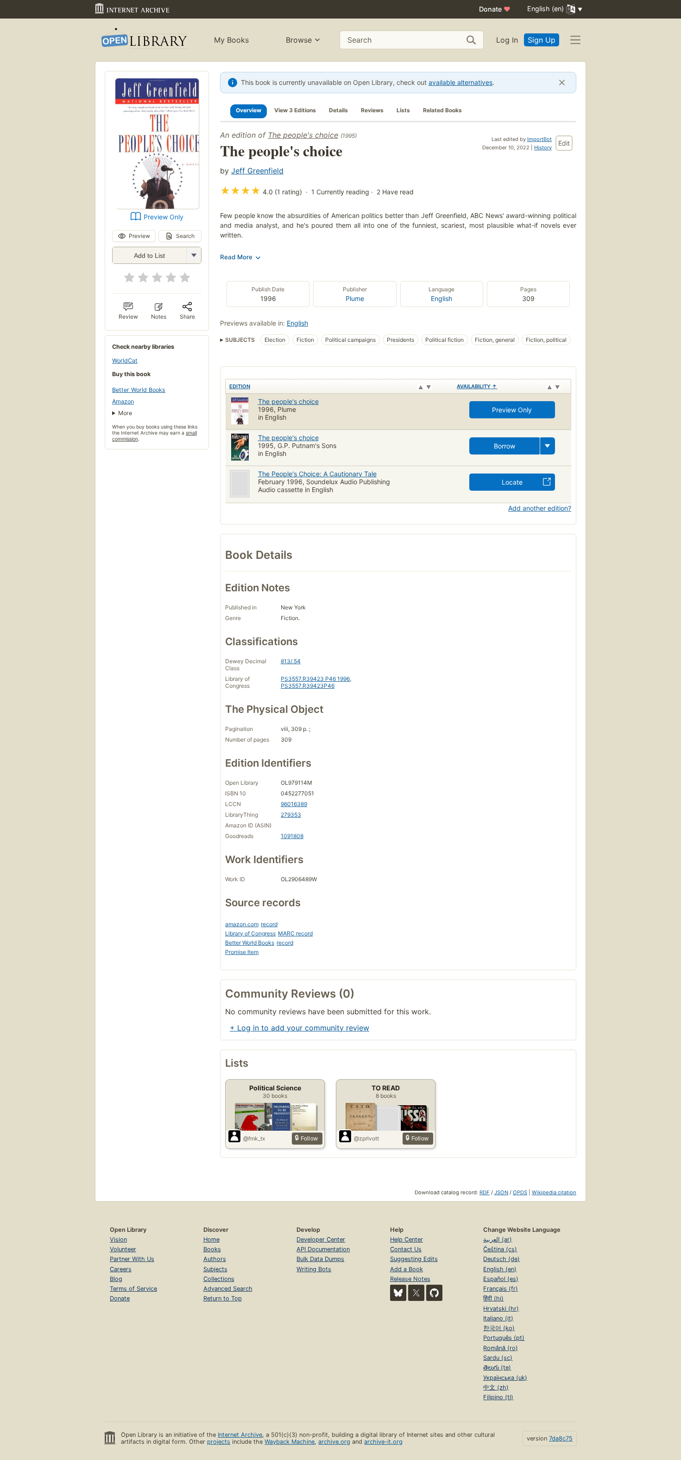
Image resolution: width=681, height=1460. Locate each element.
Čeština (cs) (500, 1249)
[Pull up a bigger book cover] (157, 206)
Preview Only (163, 217)
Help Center (406, 1239)
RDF (484, 1192)
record (269, 924)
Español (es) (500, 1278)
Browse (299, 40)
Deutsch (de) (501, 1258)
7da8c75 (561, 1438)
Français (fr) (500, 1288)
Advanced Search (227, 1288)
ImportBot (539, 139)
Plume (355, 298)
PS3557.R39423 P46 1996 (315, 678)
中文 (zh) (496, 1387)
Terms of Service (133, 1288)
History (543, 147)
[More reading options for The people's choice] (193, 255)
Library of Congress (250, 933)
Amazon (123, 401)
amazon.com (242, 924)
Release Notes (410, 1278)
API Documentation (323, 1249)
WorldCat (125, 360)
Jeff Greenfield (257, 170)
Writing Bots (313, 1269)
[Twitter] (416, 1293)
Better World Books (138, 389)
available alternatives (460, 82)
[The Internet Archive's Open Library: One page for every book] (143, 40)
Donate (495, 9)
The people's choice (303, 135)
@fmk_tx (254, 1138)
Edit (564, 143)
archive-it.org (383, 1441)
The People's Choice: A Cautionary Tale (317, 474)
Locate (512, 482)
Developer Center (320, 1239)
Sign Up (541, 40)
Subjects (215, 1269)
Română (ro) (500, 1348)
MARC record (295, 933)
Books (212, 1249)
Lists (403, 110)
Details (338, 110)
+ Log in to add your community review (299, 1027)
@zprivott (366, 1138)
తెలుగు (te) (497, 1367)
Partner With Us (132, 1258)
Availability (477, 386)
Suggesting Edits (414, 1258)
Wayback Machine (290, 1441)
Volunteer (123, 1249)
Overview (248, 110)
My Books (231, 40)
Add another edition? (539, 508)
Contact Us (406, 1249)
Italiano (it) (498, 1318)
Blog (116, 1278)
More (125, 413)
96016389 (294, 803)
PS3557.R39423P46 (307, 685)
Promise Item (242, 951)
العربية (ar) (497, 1239)
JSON (501, 1192)
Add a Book (406, 1269)
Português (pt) (503, 1337)
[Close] (561, 82)
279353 (291, 814)
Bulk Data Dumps (320, 1258)
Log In (507, 40)
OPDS (520, 1192)
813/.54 (291, 661)
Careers (121, 1269)
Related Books (442, 110)
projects (218, 1441)
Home (211, 1239)
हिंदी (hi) (493, 1298)
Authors (214, 1258)
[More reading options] (547, 446)
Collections (218, 1278)
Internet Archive (240, 1434)
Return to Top (222, 1298)
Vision (118, 1239)
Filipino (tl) (498, 1397)
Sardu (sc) (497, 1357)
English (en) (500, 1269)
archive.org (334, 1441)
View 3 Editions (295, 110)
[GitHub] (434, 1293)
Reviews (372, 110)
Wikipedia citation (554, 1192)
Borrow (504, 446)
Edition (239, 386)
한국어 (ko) (499, 1328)
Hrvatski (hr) (501, 1308)
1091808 (292, 835)
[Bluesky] (398, 1293)
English (441, 298)
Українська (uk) (505, 1377)
